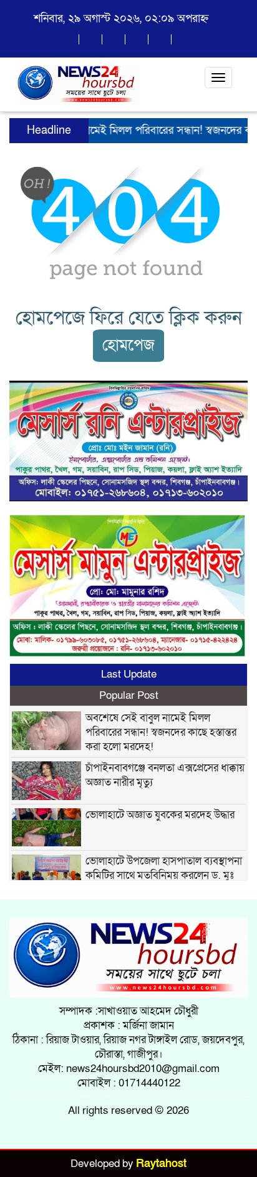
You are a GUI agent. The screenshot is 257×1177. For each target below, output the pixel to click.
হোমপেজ (128, 345)
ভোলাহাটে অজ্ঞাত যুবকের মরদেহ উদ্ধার (160, 815)
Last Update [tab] (129, 674)
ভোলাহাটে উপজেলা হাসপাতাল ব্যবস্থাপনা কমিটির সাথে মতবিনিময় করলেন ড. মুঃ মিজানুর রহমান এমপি (163, 875)
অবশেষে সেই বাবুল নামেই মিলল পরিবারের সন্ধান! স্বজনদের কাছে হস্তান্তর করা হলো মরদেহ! (160, 732)
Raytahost (161, 1163)
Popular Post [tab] (128, 695)
